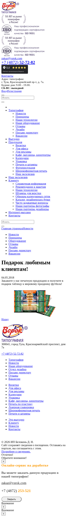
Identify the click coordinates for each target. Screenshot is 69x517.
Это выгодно (16, 419)
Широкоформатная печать (24, 410)
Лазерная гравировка (21, 407)
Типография (15, 359)
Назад (4, 319)
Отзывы (13, 244)
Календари (15, 394)
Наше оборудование (20, 366)
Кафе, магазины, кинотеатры (26, 400)
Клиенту (13, 422)
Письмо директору (19, 250)
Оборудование (17, 240)
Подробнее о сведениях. (16, 451)
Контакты (7, 75)
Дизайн (13, 247)
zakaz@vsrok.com (11, 58)
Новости (28, 228)
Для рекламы (16, 391)
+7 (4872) (18, 62)
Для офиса (14, 388)
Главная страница (12, 228)
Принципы (15, 237)
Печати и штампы (19, 413)
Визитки (13, 384)
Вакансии (14, 253)
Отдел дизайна (17, 369)
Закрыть (11, 499)
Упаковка (14, 397)
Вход (4, 91)
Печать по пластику (20, 404)
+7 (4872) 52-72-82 (12, 353)
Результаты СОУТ (14, 435)
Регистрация (14, 91)
